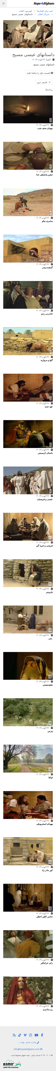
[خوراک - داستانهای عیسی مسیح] (14, 1035)
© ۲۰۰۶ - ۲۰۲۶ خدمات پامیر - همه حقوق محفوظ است (32, 1055)
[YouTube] (36, 1035)
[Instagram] (30, 1035)
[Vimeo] (25, 1035)
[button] (3, 3)
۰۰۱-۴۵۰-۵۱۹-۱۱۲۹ (27, 1042)
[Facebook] (42, 1035)
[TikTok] (19, 1035)
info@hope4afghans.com (27, 1049)
